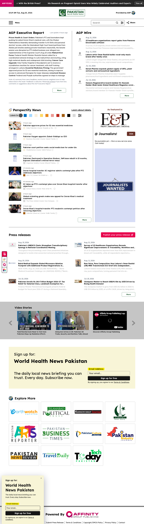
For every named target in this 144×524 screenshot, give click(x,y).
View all (139, 3)
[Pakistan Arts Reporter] (24, 434)
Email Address (96, 369)
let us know (51, 82)
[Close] (41, 478)
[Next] (133, 323)
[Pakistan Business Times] (56, 434)
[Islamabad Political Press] (56, 412)
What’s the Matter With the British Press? (20, 3)
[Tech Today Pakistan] (88, 456)
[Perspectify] (4, 259)
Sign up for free (109, 378)
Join (131, 134)
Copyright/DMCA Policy (93, 522)
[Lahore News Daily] (120, 412)
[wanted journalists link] (115, 120)
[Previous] (10, 323)
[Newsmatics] (4, 270)
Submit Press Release (55, 522)
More (59, 90)
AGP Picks (7, 3)
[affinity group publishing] (4, 264)
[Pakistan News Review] (24, 456)
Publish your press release (116, 234)
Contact (121, 522)
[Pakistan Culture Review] (88, 434)
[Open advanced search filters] (122, 22)
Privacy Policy (110, 522)
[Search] (117, 22)
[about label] (24, 128)
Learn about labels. (81, 110)
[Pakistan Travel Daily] (56, 456)
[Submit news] (4, 254)
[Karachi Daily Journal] (88, 412)
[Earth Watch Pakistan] (24, 412)
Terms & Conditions (121, 382)
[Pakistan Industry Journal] (120, 434)
